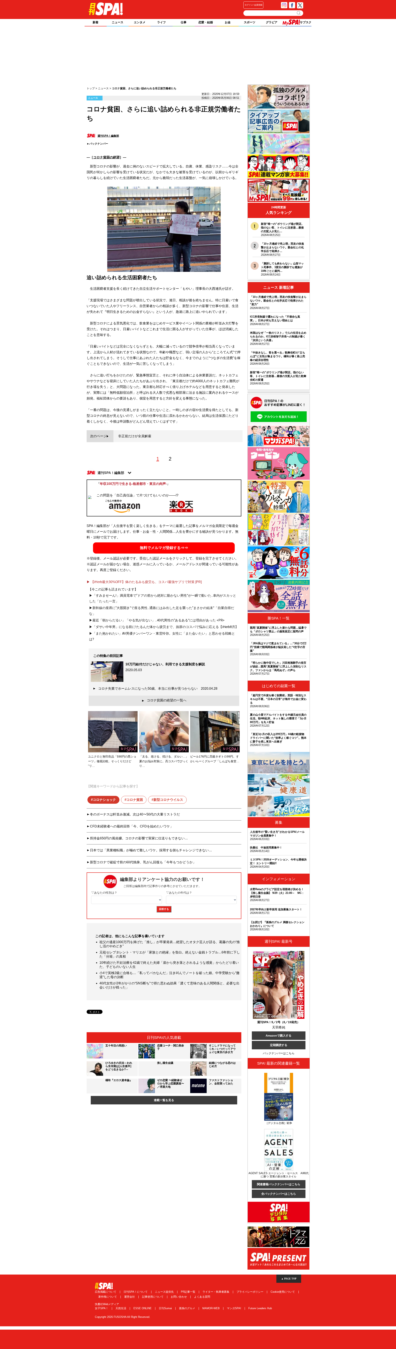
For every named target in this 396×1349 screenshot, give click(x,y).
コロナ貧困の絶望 (106, 157)
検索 (299, 13)
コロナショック (104, 799)
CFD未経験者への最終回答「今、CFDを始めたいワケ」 (131, 826)
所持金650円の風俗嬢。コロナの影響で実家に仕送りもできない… (139, 838)
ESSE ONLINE (142, 1308)
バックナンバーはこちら (279, 1053)
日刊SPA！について (136, 1291)
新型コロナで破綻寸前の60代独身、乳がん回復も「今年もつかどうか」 (143, 862)
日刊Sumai (166, 1308)
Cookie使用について (283, 1291)
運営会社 (130, 1296)
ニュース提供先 (164, 1291)
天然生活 (121, 1308)
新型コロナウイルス (168, 799)
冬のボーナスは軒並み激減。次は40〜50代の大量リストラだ (135, 814)
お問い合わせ (179, 1296)
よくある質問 (202, 1296)
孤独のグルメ (187, 1308)
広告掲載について (106, 1291)
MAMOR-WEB (211, 1308)
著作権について (108, 1296)
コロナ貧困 (134, 799)
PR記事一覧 (188, 1291)
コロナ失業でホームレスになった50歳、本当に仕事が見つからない (157, 688)
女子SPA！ (102, 1308)
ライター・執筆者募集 (216, 1291)
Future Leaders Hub (260, 1308)
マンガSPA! (234, 1308)
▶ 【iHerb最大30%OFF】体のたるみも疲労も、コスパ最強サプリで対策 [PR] (144, 582)
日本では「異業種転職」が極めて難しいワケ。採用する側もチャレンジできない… (151, 850)
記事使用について (153, 1296)
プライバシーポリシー (250, 1291)
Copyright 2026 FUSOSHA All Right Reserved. (122, 1316)
